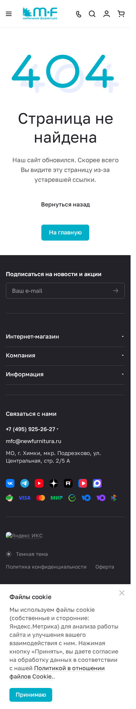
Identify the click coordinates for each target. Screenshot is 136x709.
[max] (97, 483)
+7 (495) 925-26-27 (30, 429)
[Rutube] (68, 483)
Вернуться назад (65, 204)
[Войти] (106, 13)
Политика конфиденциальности (46, 566)
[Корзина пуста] (121, 13)
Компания (20, 355)
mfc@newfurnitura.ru (33, 441)
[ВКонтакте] (10, 483)
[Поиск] (92, 13)
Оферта (104, 566)
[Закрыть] (122, 593)
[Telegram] (24, 483)
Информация (25, 374)
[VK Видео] (82, 483)
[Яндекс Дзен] (53, 483)
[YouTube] (39, 483)
